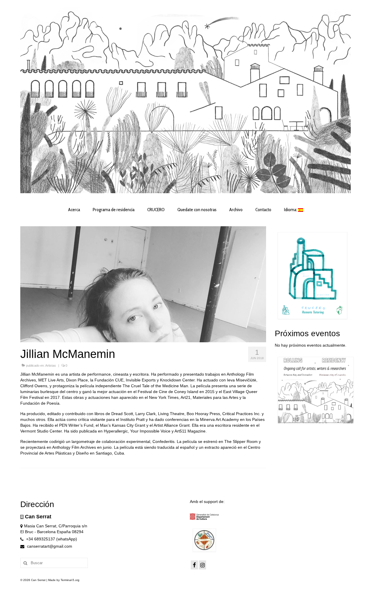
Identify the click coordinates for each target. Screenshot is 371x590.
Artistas (50, 365)
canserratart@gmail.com (49, 546)
